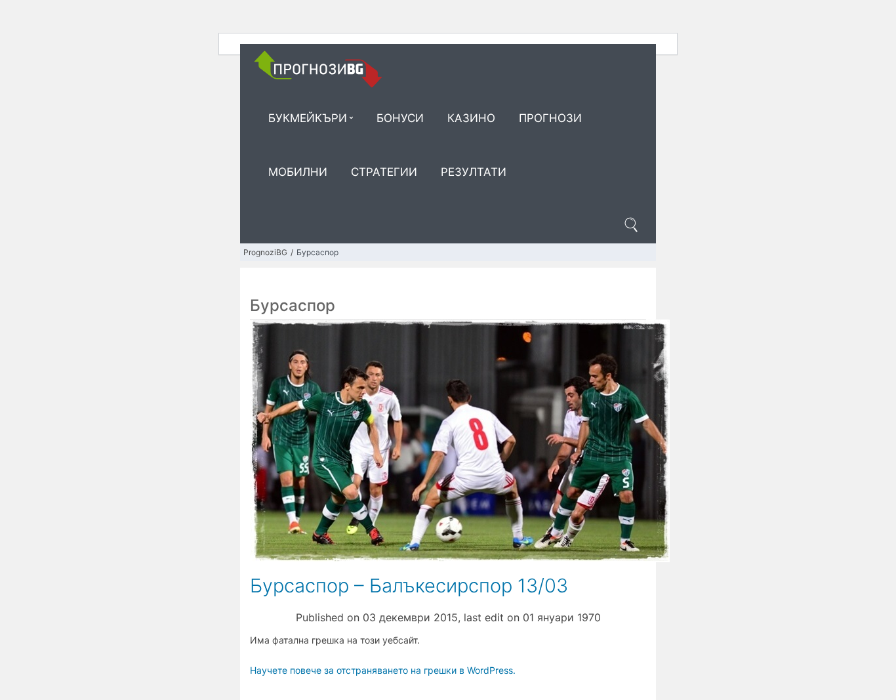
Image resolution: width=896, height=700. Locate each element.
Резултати (473, 171)
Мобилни (297, 171)
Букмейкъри (307, 118)
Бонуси (400, 118)
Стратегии (384, 171)
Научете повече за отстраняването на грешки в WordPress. (383, 670)
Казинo (471, 118)
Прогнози (550, 118)
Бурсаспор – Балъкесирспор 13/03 (409, 585)
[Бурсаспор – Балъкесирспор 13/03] (460, 439)
